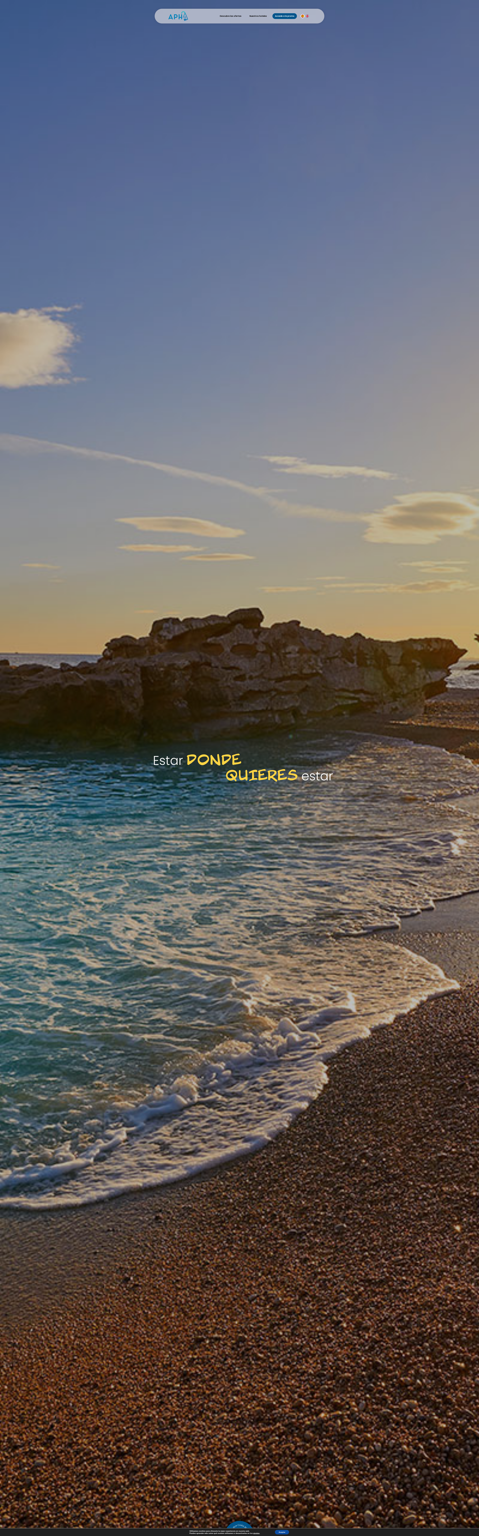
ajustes (256, 1533)
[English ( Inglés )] (307, 16)
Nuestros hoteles (258, 16)
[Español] (302, 16)
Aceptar (282, 1532)
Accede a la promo (284, 16)
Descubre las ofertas (230, 16)
